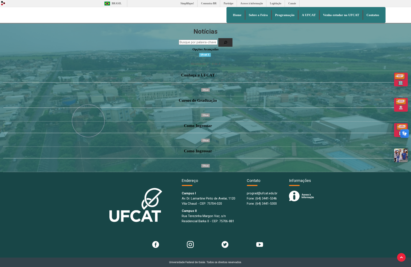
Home (237, 15)
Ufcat (205, 89)
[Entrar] (3, 3)
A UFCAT (309, 15)
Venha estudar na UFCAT (341, 15)
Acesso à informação (251, 3)
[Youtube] (259, 244)
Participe (228, 3)
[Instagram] (190, 244)
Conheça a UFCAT (198, 75)
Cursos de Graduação (198, 100)
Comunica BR (209, 3)
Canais (292, 3)
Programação (285, 15)
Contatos (372, 15)
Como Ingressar (198, 125)
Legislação (275, 3)
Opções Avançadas (205, 49)
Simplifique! (187, 3)
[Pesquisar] (225, 42)
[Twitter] (225, 244)
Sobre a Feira (258, 15)
